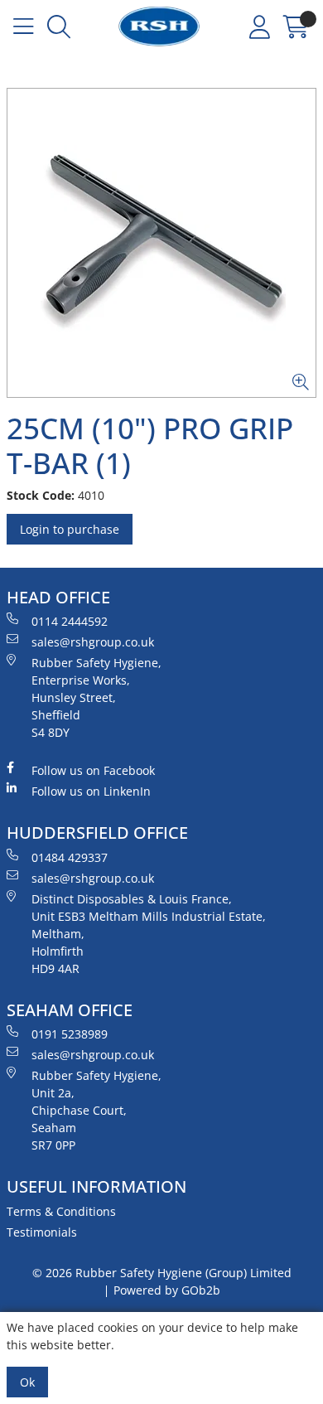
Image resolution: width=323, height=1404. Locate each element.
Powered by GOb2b (166, 1290)
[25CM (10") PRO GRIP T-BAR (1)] (161, 243)
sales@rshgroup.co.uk (92, 642)
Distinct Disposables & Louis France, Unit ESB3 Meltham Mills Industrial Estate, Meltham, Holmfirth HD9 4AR (148, 933)
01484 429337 (69, 857)
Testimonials (42, 1232)
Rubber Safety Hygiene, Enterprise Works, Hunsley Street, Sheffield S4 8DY (96, 697)
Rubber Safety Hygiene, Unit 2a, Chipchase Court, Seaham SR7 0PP (96, 1110)
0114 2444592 (69, 621)
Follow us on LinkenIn (91, 791)
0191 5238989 (69, 1034)
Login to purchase (69, 529)
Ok (27, 1382)
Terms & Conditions (61, 1211)
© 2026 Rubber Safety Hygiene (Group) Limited (162, 1273)
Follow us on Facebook (93, 770)
